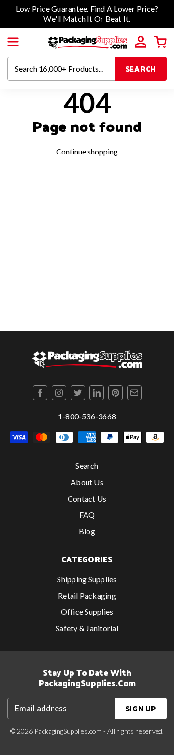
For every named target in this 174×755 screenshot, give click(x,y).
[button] (13, 42)
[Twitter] (78, 392)
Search (141, 68)
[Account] (140, 42)
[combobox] (61, 69)
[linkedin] (96, 392)
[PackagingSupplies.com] (87, 41)
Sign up (140, 708)
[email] (134, 392)
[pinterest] (115, 392)
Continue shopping (87, 151)
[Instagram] (59, 392)
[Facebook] (40, 392)
